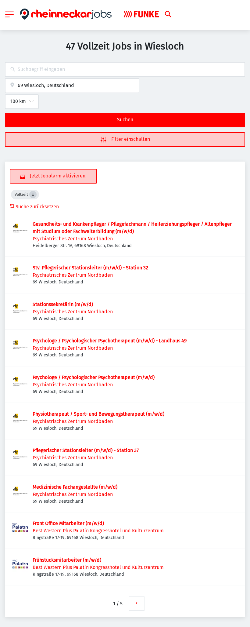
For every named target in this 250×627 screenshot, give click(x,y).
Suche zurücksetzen (37, 207)
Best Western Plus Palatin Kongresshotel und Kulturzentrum (98, 531)
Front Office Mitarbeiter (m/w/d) (68, 523)
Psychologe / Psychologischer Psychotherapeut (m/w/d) (94, 377)
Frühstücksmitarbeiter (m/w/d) (67, 560)
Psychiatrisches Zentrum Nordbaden (73, 239)
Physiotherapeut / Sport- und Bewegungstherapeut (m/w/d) (98, 414)
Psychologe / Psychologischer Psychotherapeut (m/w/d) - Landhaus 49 (110, 341)
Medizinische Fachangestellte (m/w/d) (75, 487)
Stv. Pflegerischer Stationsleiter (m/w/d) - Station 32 (90, 268)
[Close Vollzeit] (33, 194)
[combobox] (125, 69)
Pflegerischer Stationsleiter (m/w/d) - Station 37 (86, 450)
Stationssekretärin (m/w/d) (63, 304)
